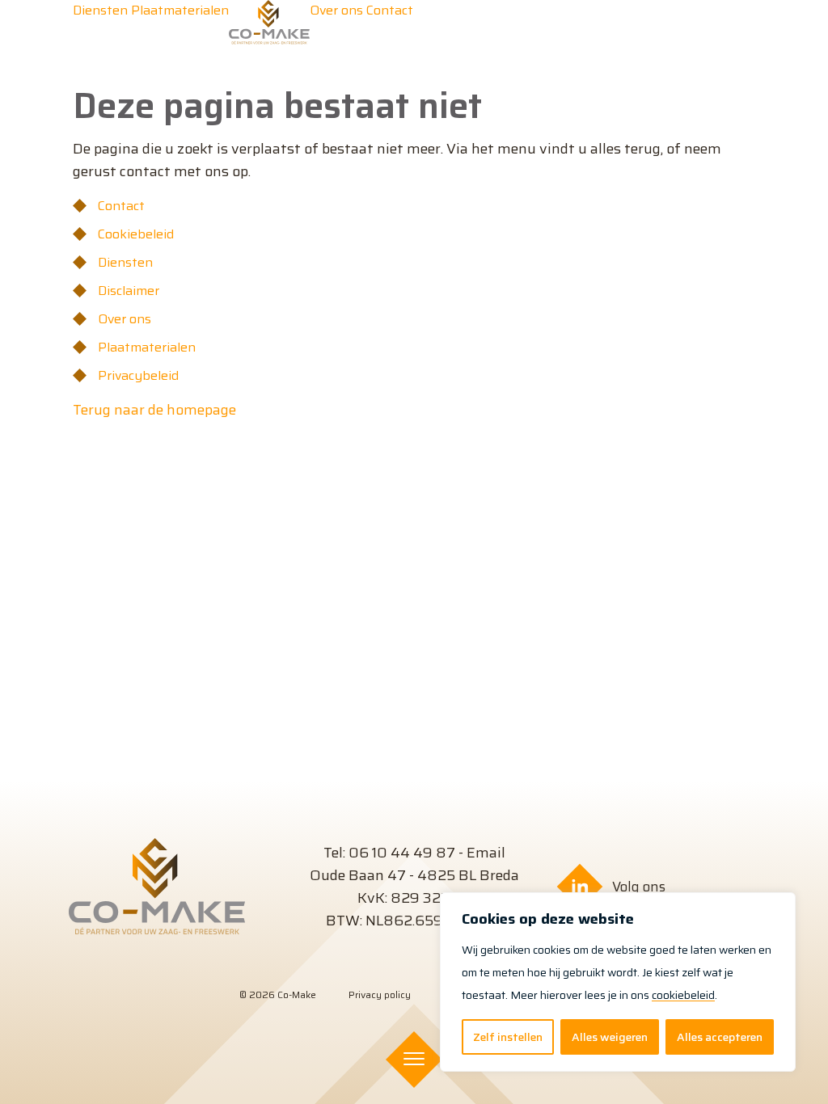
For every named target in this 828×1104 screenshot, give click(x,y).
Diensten (102, 10)
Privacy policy (380, 994)
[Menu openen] (414, 1059)
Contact (389, 10)
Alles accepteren (720, 1037)
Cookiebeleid (136, 234)
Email (486, 852)
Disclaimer (128, 290)
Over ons (338, 10)
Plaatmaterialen (180, 10)
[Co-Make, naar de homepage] (269, 40)
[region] (618, 982)
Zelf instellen (508, 1037)
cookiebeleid (683, 995)
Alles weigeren (610, 1037)
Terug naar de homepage (154, 409)
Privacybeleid (138, 375)
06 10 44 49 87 (402, 852)
